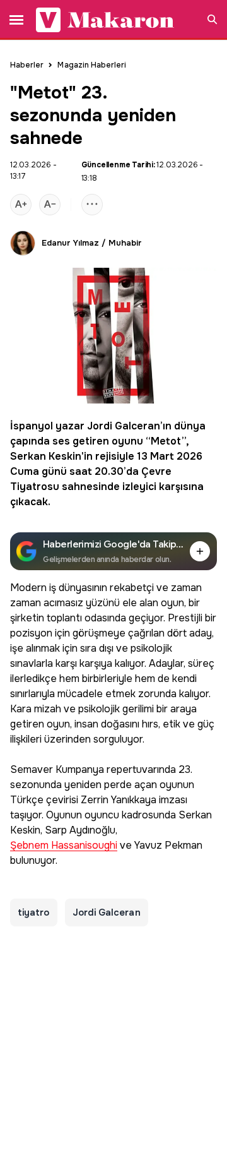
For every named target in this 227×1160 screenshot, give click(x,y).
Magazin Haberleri (91, 65)
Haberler (27, 65)
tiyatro (34, 912)
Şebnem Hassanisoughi (63, 845)
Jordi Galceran (123, 426)
